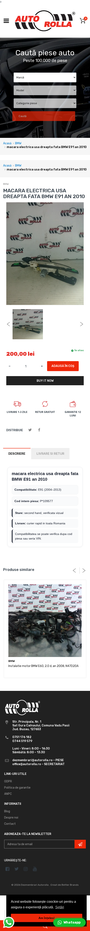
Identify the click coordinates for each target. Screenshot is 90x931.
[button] (69, 922)
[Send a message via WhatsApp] (8, 922)
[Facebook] (39, 430)
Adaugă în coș (62, 366)
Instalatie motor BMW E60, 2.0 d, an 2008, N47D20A (43, 666)
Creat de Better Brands (64, 884)
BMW (18, 143)
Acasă (7, 143)
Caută (22, 116)
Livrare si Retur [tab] (50, 454)
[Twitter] (30, 430)
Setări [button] (59, 907)
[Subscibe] (80, 844)
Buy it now (45, 381)
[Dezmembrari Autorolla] (45, 20)
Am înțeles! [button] (47, 918)
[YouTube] (35, 869)
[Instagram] (26, 869)
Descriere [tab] (16, 454)
